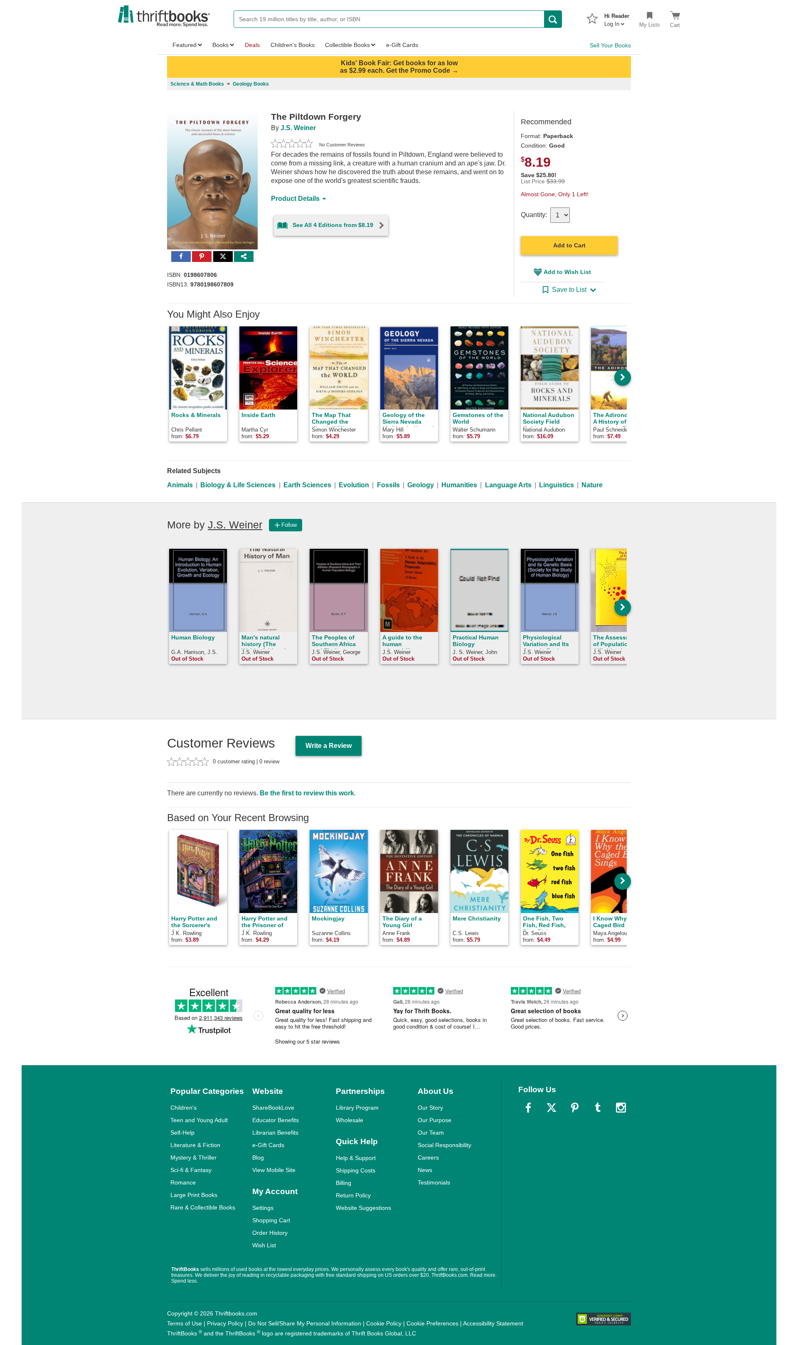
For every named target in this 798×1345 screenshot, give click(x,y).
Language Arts (508, 485)
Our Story (430, 1107)
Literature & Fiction (195, 1145)
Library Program (357, 1107)
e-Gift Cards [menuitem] (402, 45)
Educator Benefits (275, 1120)
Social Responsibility (444, 1145)
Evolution (354, 485)
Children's (183, 1107)
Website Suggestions (363, 1207)
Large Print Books (193, 1195)
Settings (262, 1207)
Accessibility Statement (493, 1323)
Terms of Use (184, 1323)
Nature (592, 485)
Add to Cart (569, 245)
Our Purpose (434, 1120)
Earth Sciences (307, 485)
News (425, 1170)
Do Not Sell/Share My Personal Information (304, 1323)
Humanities (459, 485)
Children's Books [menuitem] (293, 45)
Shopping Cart (271, 1220)
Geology (420, 485)
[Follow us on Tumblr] (598, 1108)
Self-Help (182, 1132)
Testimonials (434, 1182)
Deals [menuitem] (252, 45)
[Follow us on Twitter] (552, 1108)
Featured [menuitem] (184, 45)
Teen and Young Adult (199, 1120)
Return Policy (353, 1195)
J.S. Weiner (298, 127)
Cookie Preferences (432, 1323)
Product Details (295, 198)
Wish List (264, 1245)
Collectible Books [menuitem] (347, 45)
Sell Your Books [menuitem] (610, 45)
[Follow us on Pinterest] (575, 1108)
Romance (183, 1182)
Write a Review (328, 745)
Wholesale (349, 1120)
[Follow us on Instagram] (621, 1108)
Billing (343, 1183)
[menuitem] (616, 17)
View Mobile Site (274, 1170)
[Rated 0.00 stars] (292, 144)
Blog (258, 1157)
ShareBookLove (273, 1107)
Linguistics (556, 485)
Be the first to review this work (307, 793)
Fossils (388, 485)
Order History (270, 1232)
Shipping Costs (355, 1170)
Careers (428, 1157)
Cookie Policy (383, 1323)
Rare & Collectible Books (202, 1207)
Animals (180, 485)
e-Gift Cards (268, 1145)
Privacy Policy (225, 1323)
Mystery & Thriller (193, 1157)
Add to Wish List (567, 272)
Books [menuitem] (220, 45)
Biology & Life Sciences (238, 485)
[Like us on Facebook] (528, 1108)
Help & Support (356, 1158)
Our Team (431, 1132)
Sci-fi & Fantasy (191, 1170)
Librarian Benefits (275, 1132)
